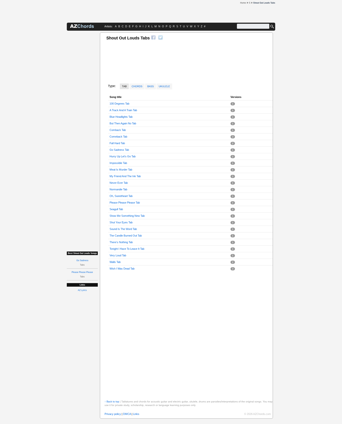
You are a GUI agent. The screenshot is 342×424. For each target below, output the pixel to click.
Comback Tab (118, 129)
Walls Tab (115, 261)
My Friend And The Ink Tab (125, 176)
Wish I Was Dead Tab (122, 268)
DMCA (127, 413)
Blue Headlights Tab (121, 116)
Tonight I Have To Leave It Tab (127, 248)
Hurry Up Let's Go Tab (123, 156)
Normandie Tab (118, 189)
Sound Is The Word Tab (123, 228)
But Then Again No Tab (123, 123)
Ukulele (164, 86)
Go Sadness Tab (119, 149)
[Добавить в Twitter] (160, 37)
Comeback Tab (118, 136)
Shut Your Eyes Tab (121, 222)
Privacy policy (113, 413)
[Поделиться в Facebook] (153, 37)
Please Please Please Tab (125, 202)
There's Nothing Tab (121, 242)
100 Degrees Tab (119, 103)
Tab (124, 86)
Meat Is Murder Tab (121, 169)
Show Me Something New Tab (127, 215)
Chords (137, 86)
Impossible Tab (118, 162)
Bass (150, 86)
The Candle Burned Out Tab (126, 235)
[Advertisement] (82, 85)
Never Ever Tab (119, 182)
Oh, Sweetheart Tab (121, 195)
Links (136, 413)
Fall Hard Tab (117, 143)
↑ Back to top (112, 401)
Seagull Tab (116, 209)
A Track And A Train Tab (123, 110)
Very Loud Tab (118, 255)
